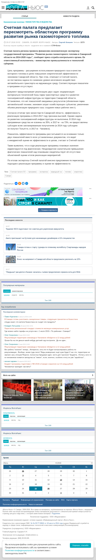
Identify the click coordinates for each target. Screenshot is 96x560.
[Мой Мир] (26, 183)
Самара (8, 176)
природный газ (56, 172)
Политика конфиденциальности (15, 504)
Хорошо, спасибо (80, 545)
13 (61, 480)
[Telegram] (23, 183)
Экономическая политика (14, 22)
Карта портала (72, 500)
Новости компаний (35, 504)
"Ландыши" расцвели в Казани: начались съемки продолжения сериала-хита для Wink (43, 272)
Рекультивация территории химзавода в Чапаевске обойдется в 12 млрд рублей (37, 338)
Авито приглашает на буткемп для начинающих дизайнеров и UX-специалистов (40, 238)
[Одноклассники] (19, 183)
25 (36, 488)
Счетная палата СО (17, 172)
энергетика (78, 172)
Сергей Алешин (66, 42)
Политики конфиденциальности (19, 550)
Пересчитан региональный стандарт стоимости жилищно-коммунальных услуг (36, 328)
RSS (62, 500)
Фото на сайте (9, 375)
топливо (68, 172)
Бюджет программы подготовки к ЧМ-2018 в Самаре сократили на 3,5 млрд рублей (38, 364)
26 (23, 471)
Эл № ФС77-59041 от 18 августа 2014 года (46, 523)
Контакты (6, 500)
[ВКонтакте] (16, 183)
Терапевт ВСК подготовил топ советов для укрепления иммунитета (35, 229)
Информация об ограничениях (32, 500)
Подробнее (56, 513)
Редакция (15, 500)
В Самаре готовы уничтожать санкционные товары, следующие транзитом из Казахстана (41, 319)
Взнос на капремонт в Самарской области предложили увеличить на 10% (48, 259)
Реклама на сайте (52, 500)
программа (32, 172)
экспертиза (44, 172)
